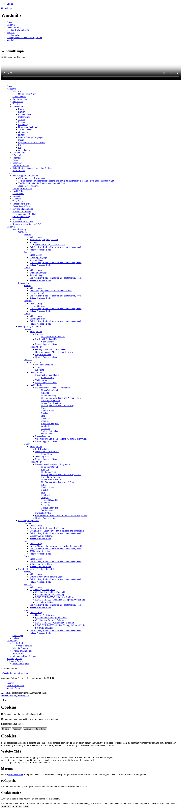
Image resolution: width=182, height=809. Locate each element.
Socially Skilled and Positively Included (36, 569)
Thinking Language (38, 257)
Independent (23, 283)
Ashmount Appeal (15, 661)
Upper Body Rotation (50, 400)
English (21, 109)
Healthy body (13, 35)
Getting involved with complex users (46, 577)
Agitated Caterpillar (50, 423)
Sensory (27, 234)
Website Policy (13, 688)
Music (21, 140)
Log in (10, 3)
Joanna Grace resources (28, 186)
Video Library (36, 237)
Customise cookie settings (35, 729)
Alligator (45, 393)
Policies (16, 104)
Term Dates (18, 201)
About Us (11, 89)
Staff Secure (18, 653)
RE (19, 147)
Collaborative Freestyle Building (49, 594)
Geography (23, 132)
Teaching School (14, 658)
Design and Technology (29, 127)
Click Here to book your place (31, 178)
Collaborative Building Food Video (51, 592)
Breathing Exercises (44, 364)
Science (21, 119)
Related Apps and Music (46, 357)
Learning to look (37, 293)
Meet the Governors (21, 648)
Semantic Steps (36, 260)
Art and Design (25, 129)
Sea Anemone (47, 433)
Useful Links (18, 643)
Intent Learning (14, 27)
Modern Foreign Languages (30, 137)
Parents (10, 173)
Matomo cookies (15, 774)
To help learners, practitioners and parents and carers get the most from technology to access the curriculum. (66, 181)
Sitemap (10, 683)
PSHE (21, 145)
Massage (33, 242)
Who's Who (18, 155)
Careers (16, 160)
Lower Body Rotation (51, 403)
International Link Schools (24, 656)
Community (12, 640)
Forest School (19, 170)
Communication (25, 114)
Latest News (18, 193)
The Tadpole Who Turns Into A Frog (57, 405)
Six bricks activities (44, 602)
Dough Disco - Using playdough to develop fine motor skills (57, 531)
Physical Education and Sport (31, 142)
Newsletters (18, 196)
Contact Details (19, 96)
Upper (27, 267)
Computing (23, 124)
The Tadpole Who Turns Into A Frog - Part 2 (61, 398)
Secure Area (18, 163)
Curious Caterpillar (49, 431)
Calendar (17, 198)
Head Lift (45, 418)
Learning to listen (37, 306)
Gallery (16, 638)
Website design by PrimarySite (15, 695)
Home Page (6, 8)
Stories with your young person (44, 239)
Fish (43, 416)
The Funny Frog (48, 395)
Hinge (43, 408)
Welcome (17, 91)
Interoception (35, 362)
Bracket (44, 413)
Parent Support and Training (25, 175)
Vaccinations (18, 219)
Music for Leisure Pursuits (53, 336)
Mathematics (24, 117)
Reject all (6, 729)
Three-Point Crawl (49, 390)
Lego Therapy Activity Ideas (42, 589)
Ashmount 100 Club (27, 214)
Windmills (11, 40)
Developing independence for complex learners (51, 290)
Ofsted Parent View (27, 94)
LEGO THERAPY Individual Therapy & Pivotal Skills (60, 600)
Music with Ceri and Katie (47, 339)
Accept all (17, 729)
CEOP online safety (21, 216)
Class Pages (18, 635)
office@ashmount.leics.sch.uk (14, 673)
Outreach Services (21, 165)
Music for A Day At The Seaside (50, 244)
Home (9, 22)
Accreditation (24, 150)
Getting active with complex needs (50, 349)
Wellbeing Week (42, 380)
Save (26, 806)
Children (11, 25)
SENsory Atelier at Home (41, 536)
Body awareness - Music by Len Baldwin (54, 352)
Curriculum (18, 106)
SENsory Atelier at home (41, 551)
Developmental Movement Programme (24, 37)
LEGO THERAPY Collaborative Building (54, 597)
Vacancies (17, 158)
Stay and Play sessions (23, 209)
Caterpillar (45, 428)
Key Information (20, 99)
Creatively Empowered (28, 520)
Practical (11, 32)
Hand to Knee (47, 410)
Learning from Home (22, 188)
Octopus (44, 421)
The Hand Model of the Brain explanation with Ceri (41, 183)
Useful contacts (25, 646)
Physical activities (43, 354)
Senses (38, 367)
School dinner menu (22, 204)
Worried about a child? (23, 221)
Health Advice (19, 191)
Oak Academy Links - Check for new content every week (55, 247)
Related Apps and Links (40, 250)
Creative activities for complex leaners (47, 528)
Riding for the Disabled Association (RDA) (32, 168)
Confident (22, 232)
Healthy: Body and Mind (18, 30)
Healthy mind (36, 331)
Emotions (39, 370)
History (21, 135)
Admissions (18, 101)
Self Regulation (42, 449)
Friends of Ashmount (22, 211)
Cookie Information (15, 685)
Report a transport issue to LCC (27, 224)
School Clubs (19, 152)
